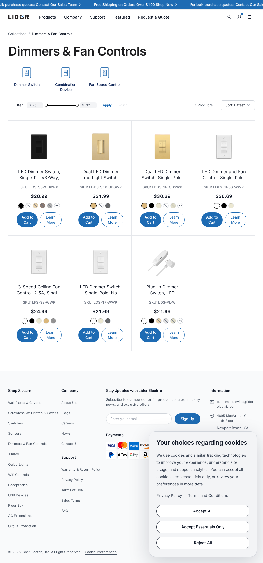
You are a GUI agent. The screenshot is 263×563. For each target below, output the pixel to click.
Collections (17, 34)
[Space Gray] (53, 320)
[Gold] (35, 205)
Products (47, 17)
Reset (122, 105)
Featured (121, 17)
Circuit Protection (22, 526)
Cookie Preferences (101, 552)
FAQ (64, 510)
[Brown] (42, 205)
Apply (107, 105)
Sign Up (187, 418)
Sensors (14, 433)
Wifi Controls (18, 475)
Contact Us (70, 444)
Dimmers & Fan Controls (27, 444)
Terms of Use (72, 490)
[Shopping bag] (250, 17)
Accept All (203, 510)
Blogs (65, 413)
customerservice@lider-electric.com (236, 404)
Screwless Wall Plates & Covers (33, 413)
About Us (69, 403)
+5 (57, 205)
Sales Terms (71, 500)
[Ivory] (173, 205)
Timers (13, 454)
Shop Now (152, 4)
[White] (28, 205)
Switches (15, 423)
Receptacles (18, 485)
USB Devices (18, 495)
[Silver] (165, 320)
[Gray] (49, 205)
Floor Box (15, 505)
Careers (67, 423)
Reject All (203, 542)
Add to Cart (27, 219)
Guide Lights (18, 464)
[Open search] (229, 17)
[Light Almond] (158, 205)
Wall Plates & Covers (24, 403)
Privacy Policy (72, 480)
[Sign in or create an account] (239, 17)
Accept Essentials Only (203, 526)
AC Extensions (20, 516)
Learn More (50, 219)
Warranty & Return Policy (81, 469)
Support (97, 17)
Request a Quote (154, 17)
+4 (180, 205)
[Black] (21, 205)
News (66, 433)
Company (73, 17)
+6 (180, 320)
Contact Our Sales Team (43, 4)
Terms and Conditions (208, 495)
